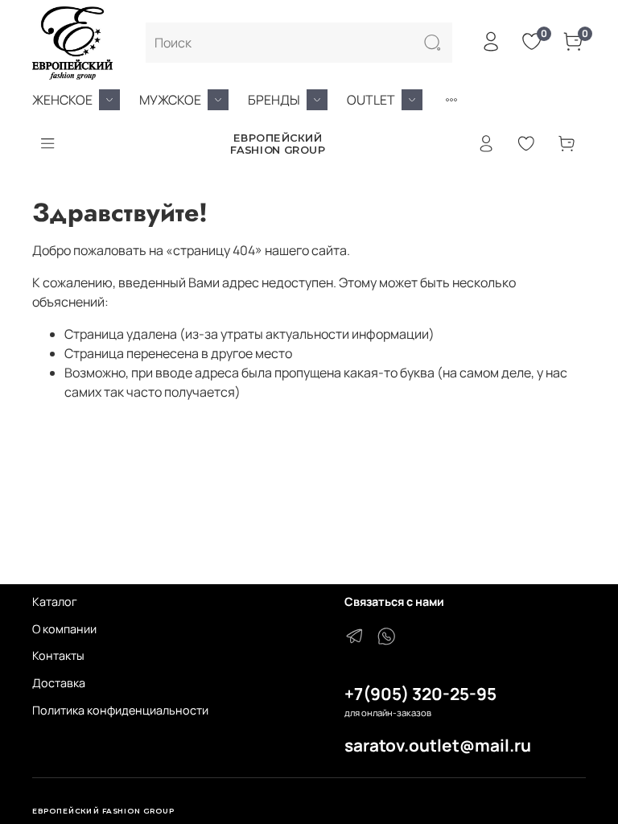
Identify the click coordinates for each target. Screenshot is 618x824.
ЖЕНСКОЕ (62, 100)
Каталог (54, 601)
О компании (64, 629)
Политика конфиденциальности (120, 710)
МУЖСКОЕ (170, 100)
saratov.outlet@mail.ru (437, 745)
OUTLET (371, 100)
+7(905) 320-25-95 (420, 693)
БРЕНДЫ (274, 100)
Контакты (58, 655)
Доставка (58, 682)
